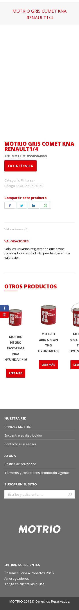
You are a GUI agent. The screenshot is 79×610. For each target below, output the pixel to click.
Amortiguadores (16, 578)
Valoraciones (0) (16, 229)
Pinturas (27, 180)
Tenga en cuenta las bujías (24, 584)
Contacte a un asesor (20, 444)
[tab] (39, 227)
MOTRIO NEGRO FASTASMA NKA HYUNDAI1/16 (15, 348)
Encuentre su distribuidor (23, 435)
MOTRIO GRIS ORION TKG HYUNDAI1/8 (48, 342)
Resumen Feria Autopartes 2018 (29, 573)
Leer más (15, 373)
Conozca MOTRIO (18, 426)
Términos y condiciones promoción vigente (37, 472)
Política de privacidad (20, 464)
